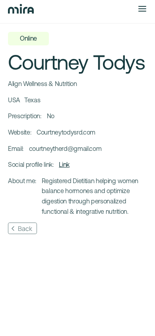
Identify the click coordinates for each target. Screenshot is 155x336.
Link (64, 164)
